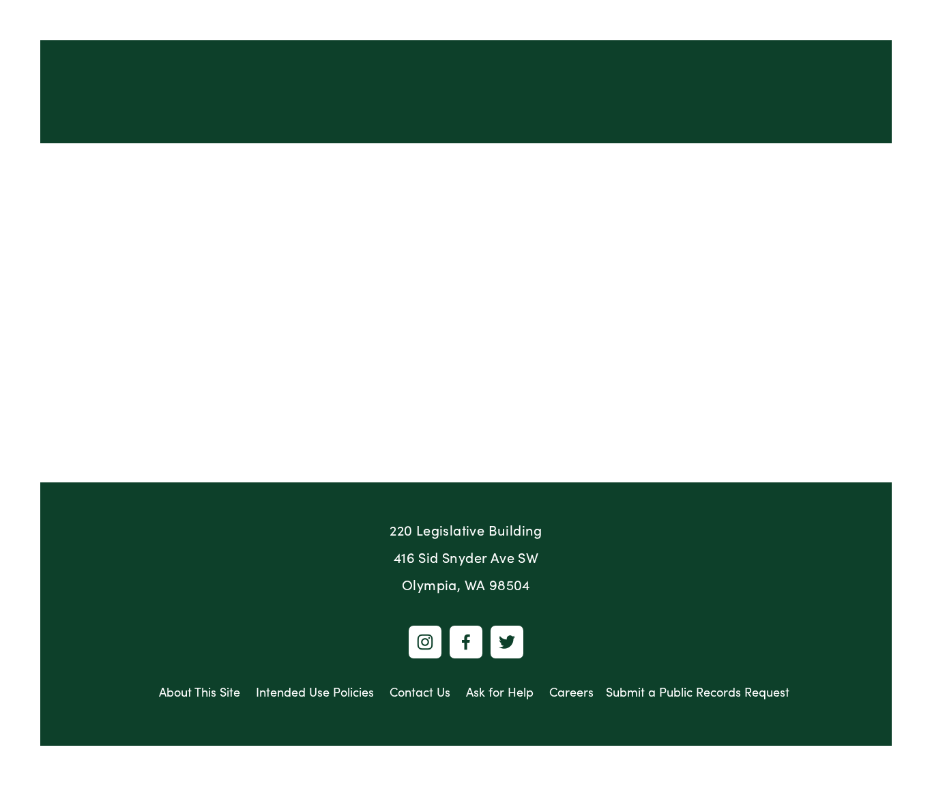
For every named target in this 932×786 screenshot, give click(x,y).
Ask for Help (500, 692)
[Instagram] (425, 642)
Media (711, 167)
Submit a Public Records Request (697, 692)
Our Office (152, 167)
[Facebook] (466, 642)
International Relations (350, 167)
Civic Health (482, 167)
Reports (231, 167)
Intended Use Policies (315, 692)
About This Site (199, 692)
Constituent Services (605, 167)
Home (78, 167)
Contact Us (420, 692)
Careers (571, 692)
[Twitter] (507, 642)
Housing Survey (822, 167)
